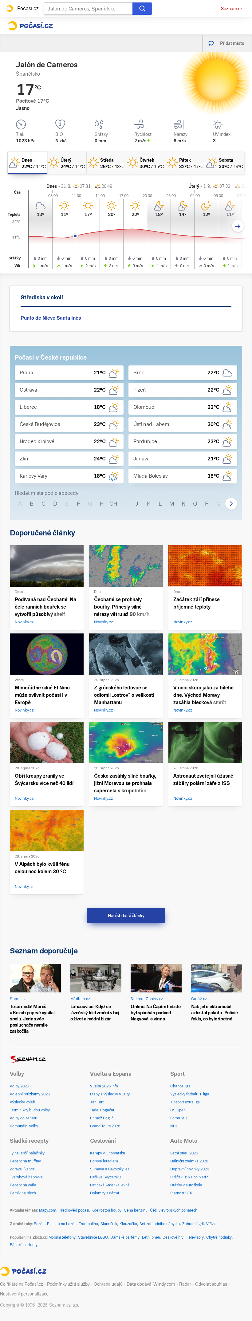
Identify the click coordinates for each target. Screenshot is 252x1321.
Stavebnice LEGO (93, 1237)
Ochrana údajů (108, 1284)
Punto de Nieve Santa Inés (51, 318)
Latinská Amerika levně (110, 1185)
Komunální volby (24, 1126)
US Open (178, 1110)
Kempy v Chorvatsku (107, 1153)
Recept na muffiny (25, 1161)
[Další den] (238, 226)
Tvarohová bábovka (26, 1177)
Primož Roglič (101, 1118)
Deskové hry (173, 1237)
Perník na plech (23, 1193)
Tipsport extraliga (185, 1102)
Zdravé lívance (22, 1169)
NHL (174, 1126)
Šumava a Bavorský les (109, 1169)
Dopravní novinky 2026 (189, 1169)
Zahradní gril (193, 1224)
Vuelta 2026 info (104, 1086)
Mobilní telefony (62, 1237)
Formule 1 (178, 1118)
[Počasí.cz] (30, 25)
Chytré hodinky (219, 1237)
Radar (185, 1284)
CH (113, 503)
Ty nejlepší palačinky (27, 1153)
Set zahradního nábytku (160, 1224)
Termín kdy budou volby (30, 1110)
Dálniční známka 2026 (189, 1161)
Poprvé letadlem (104, 1161)
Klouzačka (128, 1224)
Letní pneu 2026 (184, 1153)
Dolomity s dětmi (104, 1193)
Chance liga (180, 1086)
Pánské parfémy (23, 1245)
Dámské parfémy (125, 1237)
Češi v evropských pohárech (173, 1210)
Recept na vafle (23, 1185)
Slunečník (108, 1224)
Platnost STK (181, 1193)
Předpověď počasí (74, 1210)
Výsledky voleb (22, 1102)
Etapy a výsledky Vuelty (110, 1094)
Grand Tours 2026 (105, 1126)
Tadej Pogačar (102, 1110)
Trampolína (88, 1224)
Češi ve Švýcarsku (105, 1177)
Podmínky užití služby (68, 1284)
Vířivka (212, 1224)
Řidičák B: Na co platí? (189, 1177)
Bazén (39, 1224)
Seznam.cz (231, 8)
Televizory (195, 1237)
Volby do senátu (23, 1118)
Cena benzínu (136, 1210)
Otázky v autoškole (186, 1185)
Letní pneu (151, 1237)
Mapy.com (47, 1210)
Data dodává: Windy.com (151, 1284)
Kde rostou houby (106, 1210)
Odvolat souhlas (211, 1284)
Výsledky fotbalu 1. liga (189, 1094)
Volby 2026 (19, 1086)
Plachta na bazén (62, 1224)
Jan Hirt (97, 1102)
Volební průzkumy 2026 (30, 1094)
